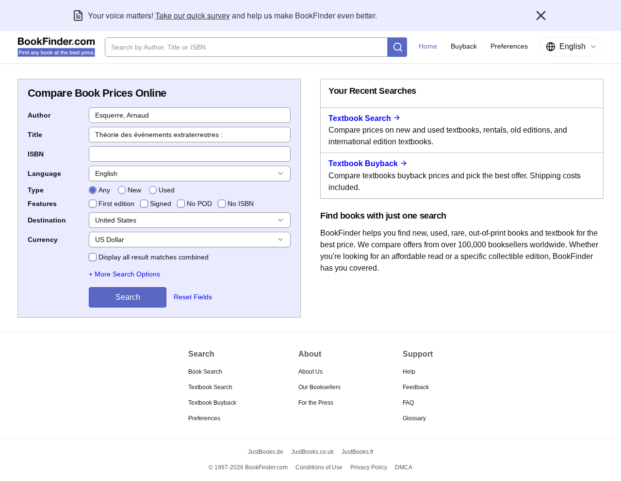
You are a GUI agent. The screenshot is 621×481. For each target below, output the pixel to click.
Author (39, 115)
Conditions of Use (319, 467)
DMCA (403, 467)
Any (104, 190)
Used (167, 190)
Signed (160, 203)
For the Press (315, 402)
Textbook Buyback (363, 163)
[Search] (397, 47)
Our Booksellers (319, 387)
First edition (116, 203)
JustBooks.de (265, 451)
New (134, 190)
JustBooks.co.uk (312, 451)
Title (35, 134)
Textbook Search (359, 118)
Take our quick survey (192, 15)
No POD (199, 203)
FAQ (408, 402)
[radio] (93, 190)
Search (127, 297)
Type (36, 190)
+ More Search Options (124, 274)
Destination (47, 220)
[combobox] (571, 46)
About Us (310, 371)
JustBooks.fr (358, 451)
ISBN (36, 154)
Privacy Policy (368, 467)
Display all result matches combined (153, 257)
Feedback (416, 387)
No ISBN (241, 203)
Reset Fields (193, 297)
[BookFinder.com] (56, 47)
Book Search (205, 371)
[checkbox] (93, 203)
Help (409, 371)
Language (44, 173)
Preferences (204, 418)
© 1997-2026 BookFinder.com (248, 467)
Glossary (414, 418)
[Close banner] (541, 15)
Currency (43, 239)
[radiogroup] (132, 190)
